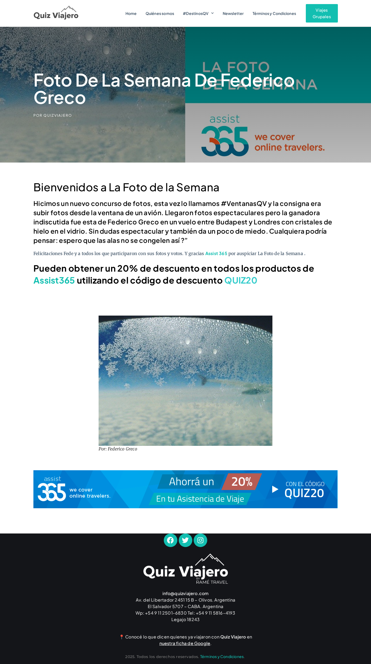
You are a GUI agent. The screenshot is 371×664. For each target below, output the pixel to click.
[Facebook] (170, 540)
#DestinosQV (196, 13)
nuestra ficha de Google (184, 643)
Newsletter (233, 13)
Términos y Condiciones (274, 13)
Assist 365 (216, 253)
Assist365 (54, 280)
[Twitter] (185, 540)
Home (131, 13)
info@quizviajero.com (185, 593)
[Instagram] (200, 540)
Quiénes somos (160, 13)
